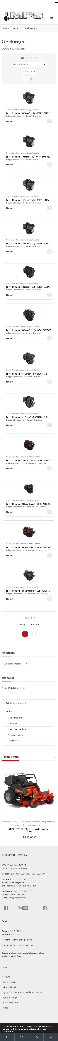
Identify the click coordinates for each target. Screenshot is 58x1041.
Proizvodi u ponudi (10, 982)
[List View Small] (22, 58)
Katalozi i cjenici (9, 987)
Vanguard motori (15, 735)
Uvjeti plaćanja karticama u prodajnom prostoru (22, 992)
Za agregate (13, 740)
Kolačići (5, 1007)
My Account (7, 1037)
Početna (5, 28)
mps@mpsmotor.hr (17, 897)
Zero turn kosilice (24, 822)
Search (22, 1037)
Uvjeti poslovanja (9, 997)
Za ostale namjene (19, 109)
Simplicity (41, 825)
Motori (15, 28)
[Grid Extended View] (35, 58)
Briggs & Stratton (33, 109)
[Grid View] (31, 58)
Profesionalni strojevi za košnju (43, 822)
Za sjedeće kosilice (16, 717)
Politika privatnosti (10, 1002)
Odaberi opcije (49, 122)
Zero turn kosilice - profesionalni (25, 825)
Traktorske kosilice (9, 822)
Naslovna (6, 976)
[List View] (27, 58)
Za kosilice (12, 723)
